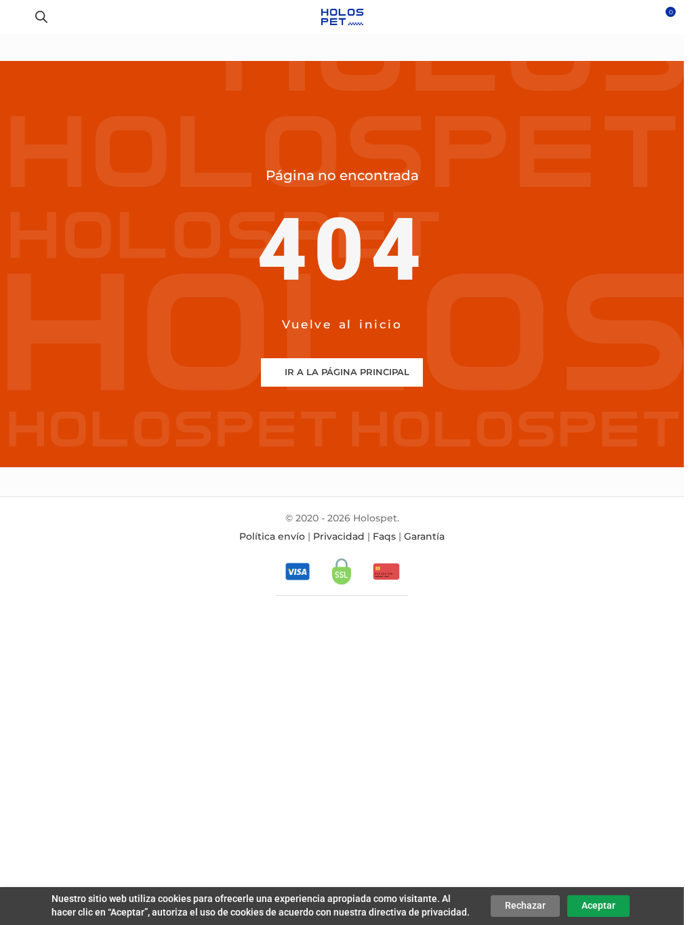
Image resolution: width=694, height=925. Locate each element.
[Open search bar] (41, 16)
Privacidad (339, 536)
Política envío (272, 536)
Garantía (424, 536)
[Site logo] (342, 16)
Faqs (384, 536)
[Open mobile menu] (15, 16)
